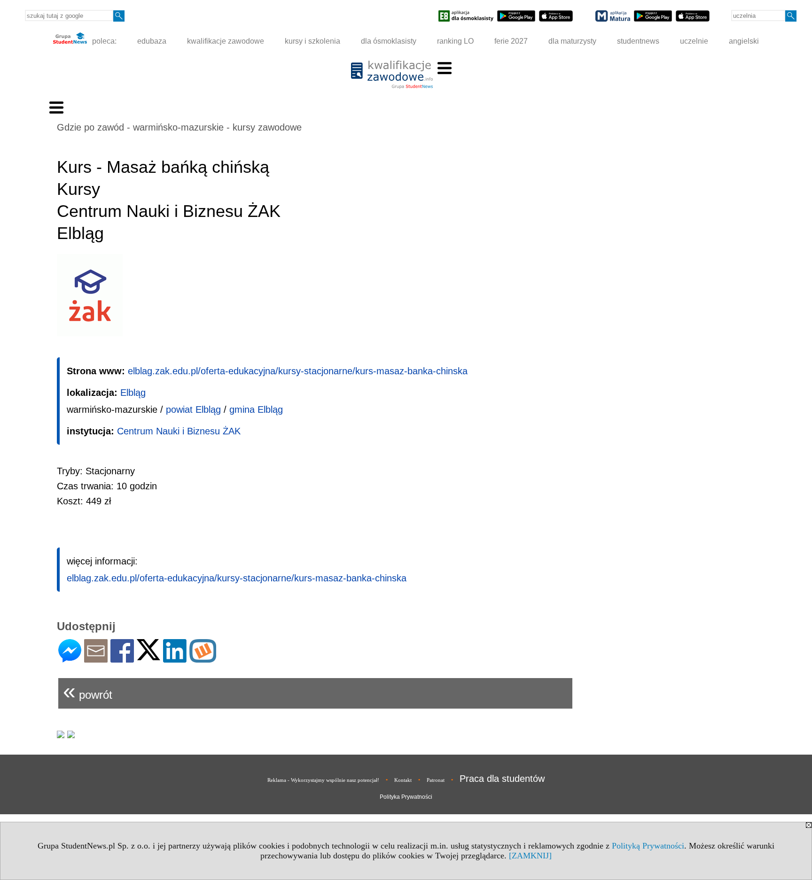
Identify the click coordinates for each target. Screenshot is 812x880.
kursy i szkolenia (312, 41)
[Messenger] (69, 658)
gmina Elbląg (256, 409)
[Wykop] (202, 658)
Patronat (436, 780)
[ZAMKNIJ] (530, 855)
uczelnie (694, 41)
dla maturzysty (572, 41)
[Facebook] (122, 658)
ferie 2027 (511, 41)
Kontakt (403, 780)
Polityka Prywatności (406, 797)
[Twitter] (148, 656)
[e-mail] (96, 658)
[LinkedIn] (175, 658)
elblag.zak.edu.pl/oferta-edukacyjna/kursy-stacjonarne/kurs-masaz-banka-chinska (298, 371)
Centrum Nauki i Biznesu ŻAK (179, 431)
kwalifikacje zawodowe (225, 41)
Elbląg (133, 392)
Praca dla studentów (502, 778)
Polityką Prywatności (648, 845)
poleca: (103, 41)
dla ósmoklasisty (388, 41)
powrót (87, 691)
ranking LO (455, 41)
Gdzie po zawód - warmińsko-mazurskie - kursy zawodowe (179, 127)
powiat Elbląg (193, 409)
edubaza (151, 41)
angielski (744, 41)
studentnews (638, 41)
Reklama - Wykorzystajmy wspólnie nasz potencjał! (323, 780)
